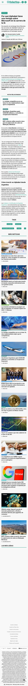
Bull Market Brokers (21, 194)
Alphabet (9, 224)
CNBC (19, 145)
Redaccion (4, 286)
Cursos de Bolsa (14, 636)
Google (19, 228)
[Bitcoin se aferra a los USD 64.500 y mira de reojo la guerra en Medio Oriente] (14, 400)
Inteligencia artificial (8, 228)
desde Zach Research (14, 172)
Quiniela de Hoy (14, 638)
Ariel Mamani (4, 261)
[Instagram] (25, 2)
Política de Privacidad (14, 643)
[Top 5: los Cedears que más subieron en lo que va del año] (14, 424)
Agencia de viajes (14, 641)
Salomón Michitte (5, 516)
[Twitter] (23, 2)
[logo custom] (14, 2)
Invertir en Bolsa (14, 624)
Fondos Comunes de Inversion (14, 631)
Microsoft (18, 224)
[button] (2, 2)
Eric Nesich (4, 363)
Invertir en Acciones (14, 629)
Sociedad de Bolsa (14, 634)
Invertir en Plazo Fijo (14, 627)
